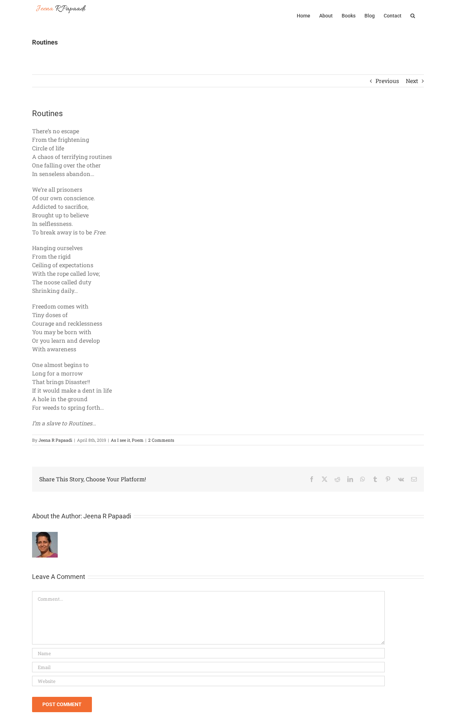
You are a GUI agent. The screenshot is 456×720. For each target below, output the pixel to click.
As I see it (120, 440)
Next (412, 80)
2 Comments (161, 440)
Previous (387, 80)
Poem (138, 440)
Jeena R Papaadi (55, 440)
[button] (412, 15)
